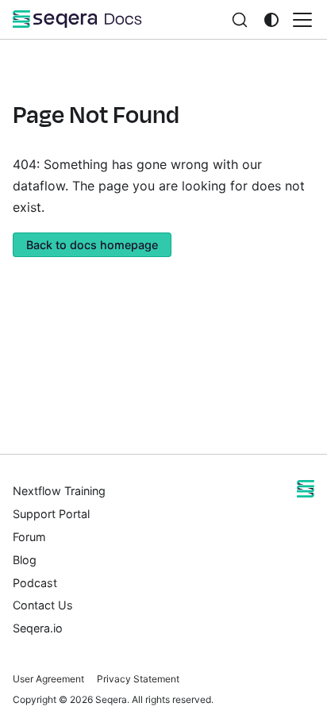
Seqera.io (38, 628)
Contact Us (43, 605)
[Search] (239, 19)
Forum (29, 537)
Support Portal (51, 513)
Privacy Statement (138, 679)
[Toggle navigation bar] (302, 20)
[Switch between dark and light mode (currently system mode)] (271, 20)
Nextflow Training (59, 490)
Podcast (35, 583)
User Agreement (48, 679)
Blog (25, 560)
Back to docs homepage (92, 245)
